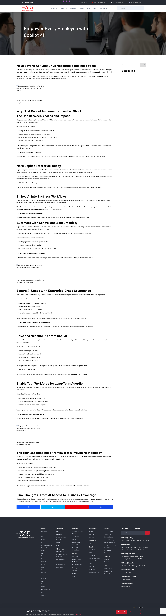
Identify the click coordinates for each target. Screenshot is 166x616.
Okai (90, 543)
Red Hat (91, 566)
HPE (42, 559)
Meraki (57, 545)
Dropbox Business (94, 572)
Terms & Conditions (109, 574)
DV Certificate (60, 551)
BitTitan (43, 572)
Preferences (134, 612)
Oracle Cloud (93, 555)
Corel (42, 581)
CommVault (75, 573)
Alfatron (91, 534)
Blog (94, 8)
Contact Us (107, 562)
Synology (75, 556)
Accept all (121, 612)
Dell (42, 536)
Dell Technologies (77, 564)
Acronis (74, 570)
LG (42, 542)
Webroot (74, 539)
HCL (42, 592)
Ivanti (43, 586)
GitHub (43, 570)
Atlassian (44, 595)
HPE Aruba (59, 540)
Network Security (109, 540)
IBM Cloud (92, 569)
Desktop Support (109, 537)
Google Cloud (93, 550)
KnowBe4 (75, 547)
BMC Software (45, 589)
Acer (42, 534)
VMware (43, 584)
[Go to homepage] (27, 8)
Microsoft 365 (93, 561)
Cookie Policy (108, 571)
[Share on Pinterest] (77, 507)
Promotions (84, 8)
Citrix (90, 564)
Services (73, 8)
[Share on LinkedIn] (101, 507)
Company (102, 8)
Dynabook (44, 548)
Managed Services (109, 534)
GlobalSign (75, 550)
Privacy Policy (108, 568)
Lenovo (43, 561)
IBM (42, 553)
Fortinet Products (61, 537)
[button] (58, 8)
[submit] (147, 533)
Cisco (43, 564)
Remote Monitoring (109, 542)
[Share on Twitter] (53, 507)
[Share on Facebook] (29, 507)
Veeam (74, 576)
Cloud (63, 8)
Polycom (91, 531)
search (143, 65)
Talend (43, 575)
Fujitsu (43, 539)
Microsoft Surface (46, 545)
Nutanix (43, 578)
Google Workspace (94, 558)
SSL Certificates (60, 564)
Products (54, 8)
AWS (90, 552)
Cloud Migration (108, 531)
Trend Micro (75, 536)
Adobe (43, 567)
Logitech (91, 537)
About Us (106, 559)
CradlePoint (59, 534)
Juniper (58, 542)
